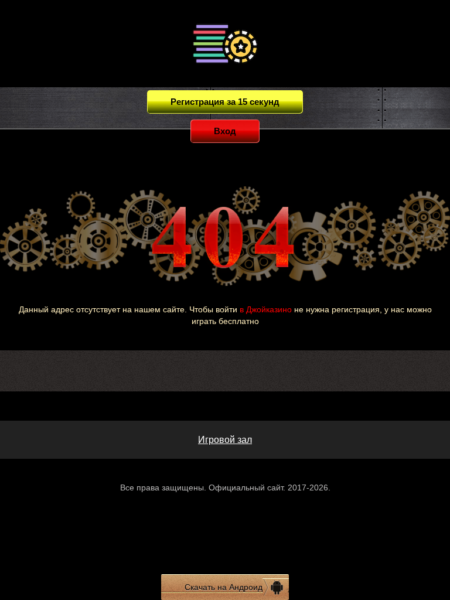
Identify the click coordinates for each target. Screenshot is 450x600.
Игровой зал (225, 440)
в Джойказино (266, 309)
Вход (225, 131)
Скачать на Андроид (223, 587)
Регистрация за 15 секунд (225, 102)
